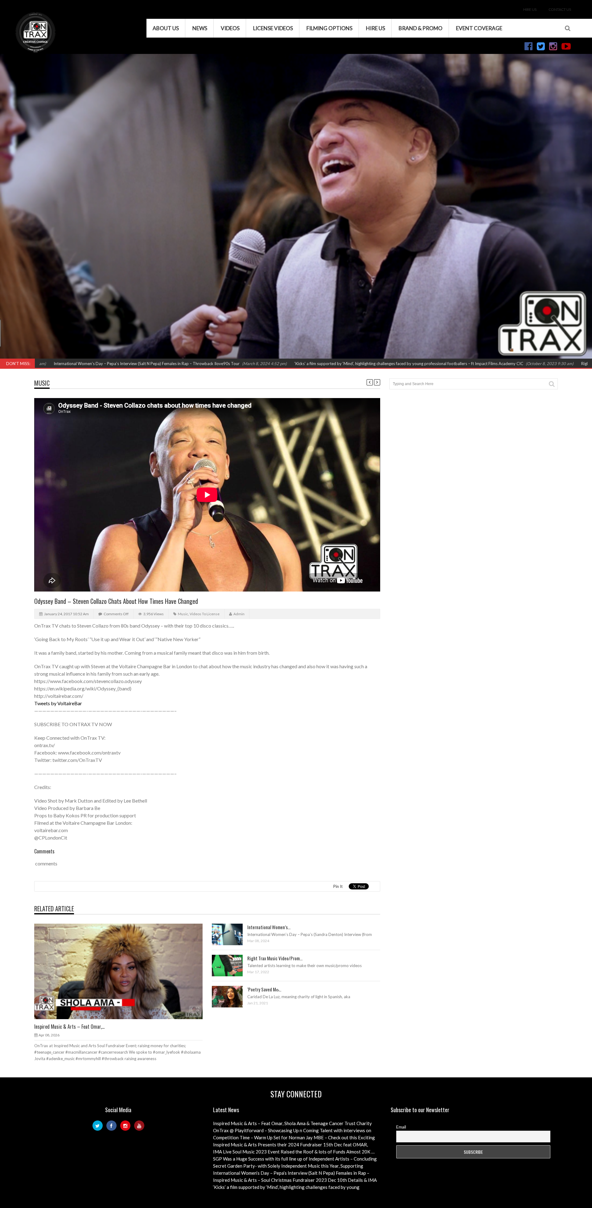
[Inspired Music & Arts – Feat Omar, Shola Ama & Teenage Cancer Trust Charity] (123, 971)
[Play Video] (221, 934)
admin (239, 614)
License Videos (273, 28)
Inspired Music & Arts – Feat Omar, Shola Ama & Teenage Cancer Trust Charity (292, 1123)
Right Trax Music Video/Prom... (274, 958)
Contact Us (560, 9)
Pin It (338, 886)
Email (401, 1126)
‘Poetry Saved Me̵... (264, 989)
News (199, 28)
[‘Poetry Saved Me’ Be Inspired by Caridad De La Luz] (232, 996)
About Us (166, 28)
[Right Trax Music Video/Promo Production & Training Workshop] (232, 965)
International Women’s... (268, 927)
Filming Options (329, 28)
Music (42, 383)
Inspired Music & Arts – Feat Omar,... (69, 1026)
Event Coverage (479, 28)
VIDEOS (230, 28)
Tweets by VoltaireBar (58, 703)
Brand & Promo (420, 28)
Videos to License (205, 614)
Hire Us (529, 9)
